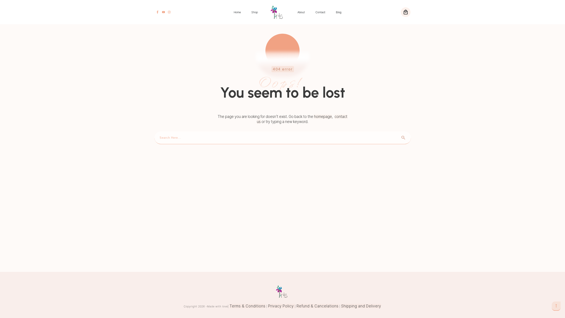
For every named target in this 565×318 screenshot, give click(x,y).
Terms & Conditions (248, 306)
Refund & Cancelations (318, 306)
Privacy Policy (281, 306)
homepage (323, 116)
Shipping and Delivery (361, 306)
